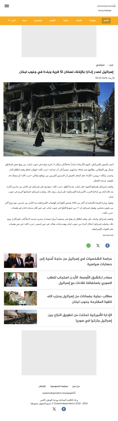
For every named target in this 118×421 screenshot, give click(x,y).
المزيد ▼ (12, 20)
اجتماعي (38, 20)
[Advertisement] (59, 37)
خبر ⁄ (110, 65)
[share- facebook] (63, 409)
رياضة (65, 20)
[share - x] (54, 409)
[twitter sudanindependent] (98, 245)
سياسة (93, 20)
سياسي (100, 65)
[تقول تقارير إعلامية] (20, 267)
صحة (24, 20)
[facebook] (107, 245)
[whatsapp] (88, 245)
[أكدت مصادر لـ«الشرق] (20, 286)
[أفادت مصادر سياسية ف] (20, 324)
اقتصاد (79, 20)
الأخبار (106, 20)
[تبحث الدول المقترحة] (20, 305)
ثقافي (52, 20)
